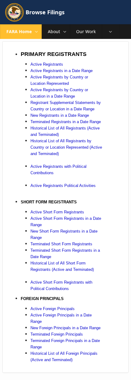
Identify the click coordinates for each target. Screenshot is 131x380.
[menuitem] (110, 31)
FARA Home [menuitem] (19, 31)
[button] (36, 31)
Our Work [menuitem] (86, 31)
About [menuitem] (54, 31)
